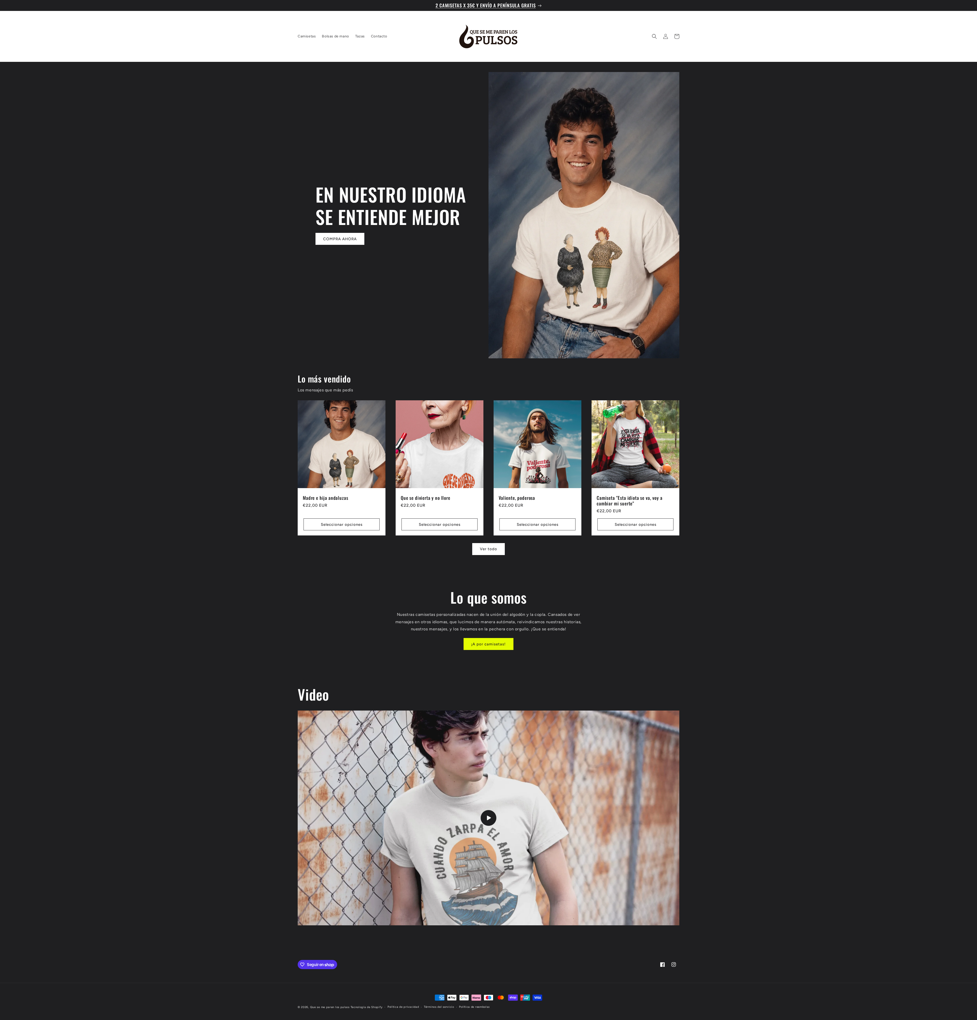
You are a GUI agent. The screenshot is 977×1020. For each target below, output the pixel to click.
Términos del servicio (439, 1007)
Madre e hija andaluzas (325, 498)
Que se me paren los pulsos (330, 1007)
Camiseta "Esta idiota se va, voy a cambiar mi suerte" (630, 500)
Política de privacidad (403, 1007)
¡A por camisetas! (488, 644)
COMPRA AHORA (340, 239)
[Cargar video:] (488, 818)
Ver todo (488, 549)
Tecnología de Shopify (367, 1007)
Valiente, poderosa (517, 498)
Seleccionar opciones (342, 524)
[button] (654, 36)
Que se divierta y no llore (425, 498)
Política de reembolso (474, 1007)
